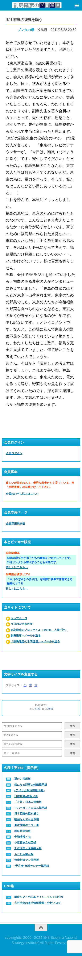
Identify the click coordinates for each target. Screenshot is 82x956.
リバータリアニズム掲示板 (30, 807)
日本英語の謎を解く (26, 813)
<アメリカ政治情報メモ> (29, 790)
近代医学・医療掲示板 (28, 848)
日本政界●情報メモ (26, 796)
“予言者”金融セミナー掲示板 (31, 865)
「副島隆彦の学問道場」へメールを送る (35, 641)
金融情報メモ (22, 836)
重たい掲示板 (22, 778)
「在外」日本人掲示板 (28, 801)
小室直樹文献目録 (25, 842)
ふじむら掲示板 (23, 854)
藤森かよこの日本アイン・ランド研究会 (38, 896)
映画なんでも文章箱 (26, 819)
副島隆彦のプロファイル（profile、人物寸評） (39, 629)
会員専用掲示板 (15, 523)
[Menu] (76, 5)
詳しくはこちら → (17, 567)
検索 (72, 725)
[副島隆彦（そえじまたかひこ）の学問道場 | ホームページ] (37, 5)
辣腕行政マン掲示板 (26, 859)
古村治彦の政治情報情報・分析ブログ (37, 902)
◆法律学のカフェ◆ (26, 825)
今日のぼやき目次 (22, 623)
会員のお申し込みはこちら (22, 493)
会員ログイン (14, 453)
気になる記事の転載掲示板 (30, 784)
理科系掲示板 (22, 831)
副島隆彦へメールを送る (26, 635)
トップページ (19, 618)
